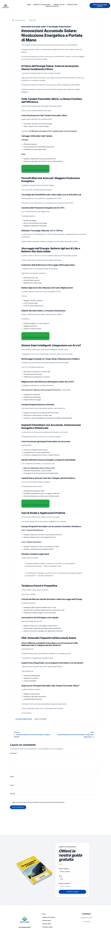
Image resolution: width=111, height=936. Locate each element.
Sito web (12, 793)
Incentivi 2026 (72, 4)
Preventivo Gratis (52, 6)
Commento (13, 753)
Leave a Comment (40, 719)
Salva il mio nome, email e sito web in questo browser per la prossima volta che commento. (38, 802)
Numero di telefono (64, 883)
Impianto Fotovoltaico (41, 4)
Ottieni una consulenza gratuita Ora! (35, 170)
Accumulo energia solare (24, 719)
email (60, 876)
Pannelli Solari (58, 4)
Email (12, 785)
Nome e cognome (64, 868)
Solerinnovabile (20, 20)
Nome (12, 776)
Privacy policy (86, 922)
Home (29, 4)
